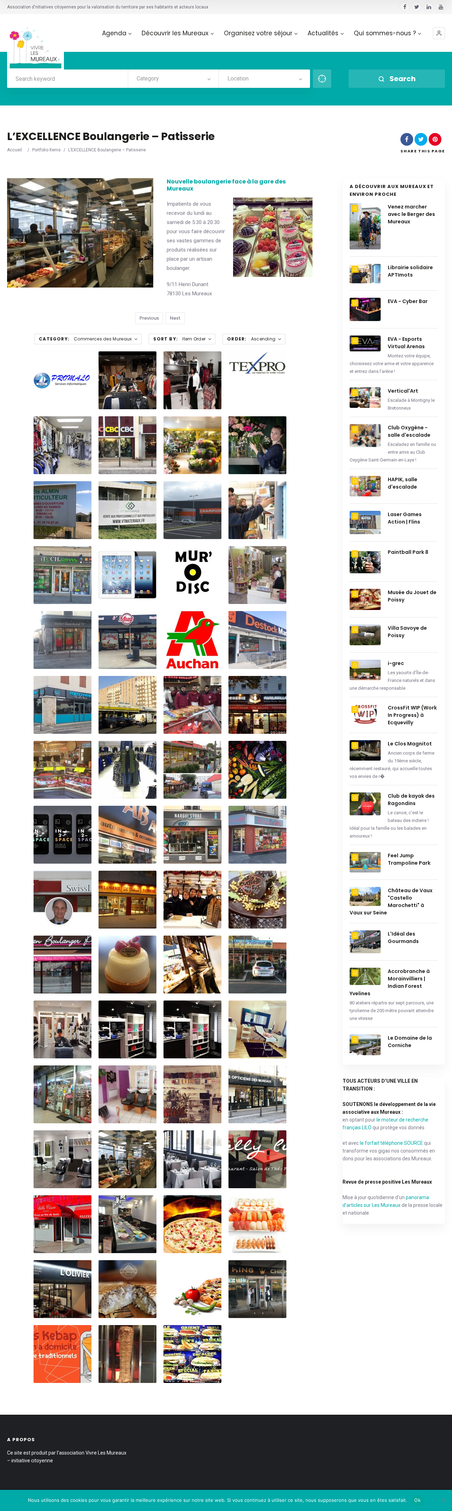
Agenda (114, 33)
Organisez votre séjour (258, 33)
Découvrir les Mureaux (175, 33)
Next (175, 318)
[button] (439, 33)
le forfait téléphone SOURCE (391, 1143)
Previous (149, 318)
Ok (417, 1500)
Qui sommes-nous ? (385, 33)
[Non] (443, 1500)
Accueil (14, 149)
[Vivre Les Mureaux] (35, 42)
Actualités (323, 33)
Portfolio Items (46, 149)
